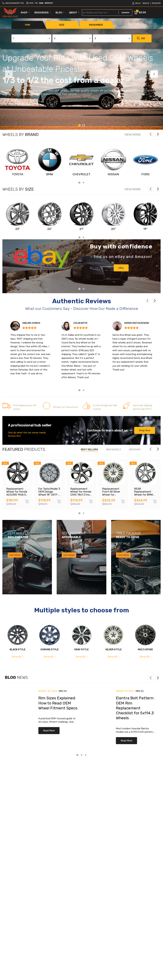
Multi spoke (145, 649)
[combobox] (31, 38)
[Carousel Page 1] (79, 289)
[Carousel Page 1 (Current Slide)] (79, 125)
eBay (121, 267)
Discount (135, 449)
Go (143, 38)
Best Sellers (89, 449)
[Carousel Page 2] (83, 125)
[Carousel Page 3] (86, 755)
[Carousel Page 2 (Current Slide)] (84, 289)
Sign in (146, 3)
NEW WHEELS (113, 449)
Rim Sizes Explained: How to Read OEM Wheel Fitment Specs (57, 703)
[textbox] (31, 38)
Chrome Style (49, 649)
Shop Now (144, 430)
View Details (15, 555)
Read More (49, 730)
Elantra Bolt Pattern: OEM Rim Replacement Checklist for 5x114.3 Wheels (135, 708)
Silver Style (113, 649)
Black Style (17, 649)
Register (156, 3)
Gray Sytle (81, 649)
